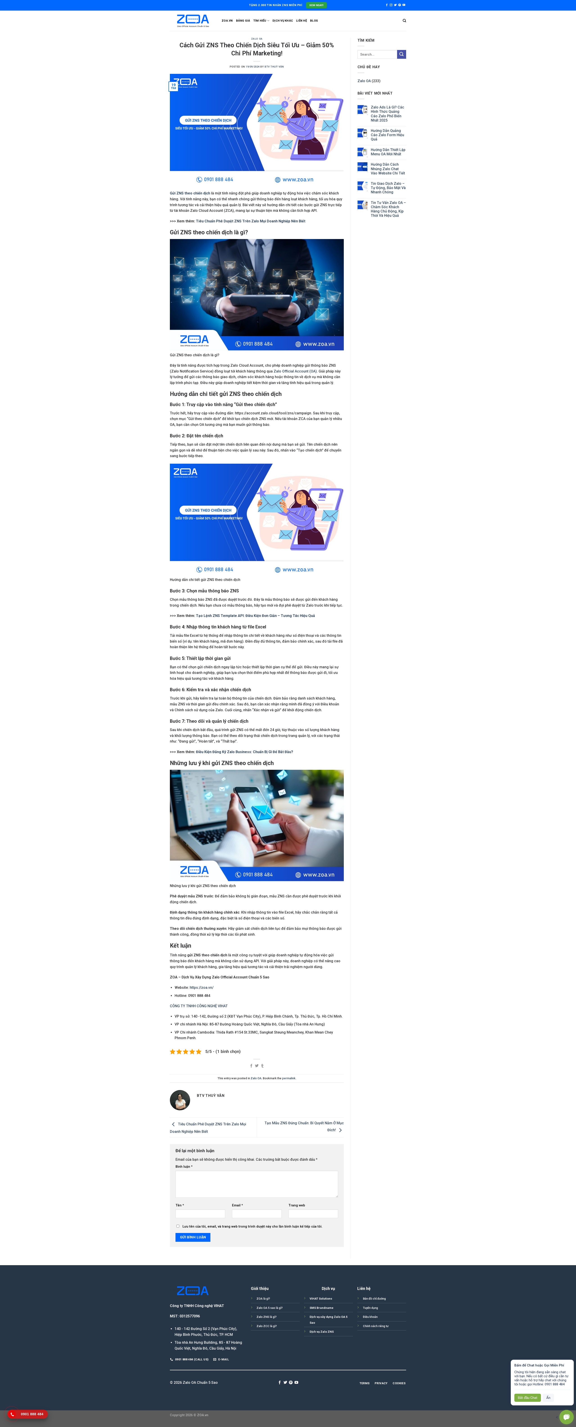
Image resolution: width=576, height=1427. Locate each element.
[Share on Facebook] (251, 1066)
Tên (180, 1205)
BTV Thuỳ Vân (274, 66)
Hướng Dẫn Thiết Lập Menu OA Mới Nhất (388, 152)
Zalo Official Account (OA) (295, 371)
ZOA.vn (227, 20)
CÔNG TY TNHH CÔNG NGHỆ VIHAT (199, 1006)
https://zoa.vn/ (201, 987)
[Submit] (401, 54)
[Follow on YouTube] (404, 5)
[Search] (404, 20)
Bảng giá (243, 20)
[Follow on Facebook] (386, 5)
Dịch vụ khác (282, 20)
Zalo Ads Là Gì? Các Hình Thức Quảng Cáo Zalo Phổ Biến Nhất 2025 (387, 113)
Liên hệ (301, 20)
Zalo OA (257, 38)
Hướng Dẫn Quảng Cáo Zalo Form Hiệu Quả (387, 135)
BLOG (314, 20)
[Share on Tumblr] (262, 1066)
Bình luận (184, 1167)
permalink (288, 1078)
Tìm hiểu (259, 20)
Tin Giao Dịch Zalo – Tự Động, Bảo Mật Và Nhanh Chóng (388, 187)
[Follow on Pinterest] (399, 5)
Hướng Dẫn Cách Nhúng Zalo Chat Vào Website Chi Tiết (388, 168)
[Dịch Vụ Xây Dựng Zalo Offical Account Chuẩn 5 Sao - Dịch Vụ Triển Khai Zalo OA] (192, 21)
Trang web (296, 1205)
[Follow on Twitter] (395, 5)
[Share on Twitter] (257, 1066)
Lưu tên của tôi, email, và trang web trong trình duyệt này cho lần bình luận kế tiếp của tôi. (252, 1226)
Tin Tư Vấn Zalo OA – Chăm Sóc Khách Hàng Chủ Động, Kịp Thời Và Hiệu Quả (388, 209)
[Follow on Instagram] (391, 5)
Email (237, 1205)
